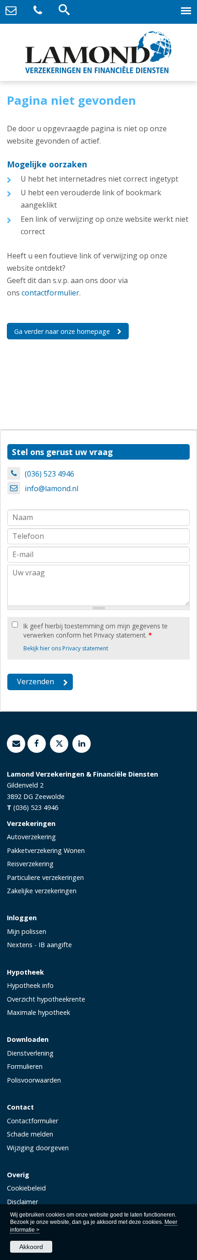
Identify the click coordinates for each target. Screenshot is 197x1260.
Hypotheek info (30, 985)
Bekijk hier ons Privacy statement (65, 648)
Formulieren (25, 1066)
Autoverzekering (31, 836)
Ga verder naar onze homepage (62, 331)
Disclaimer (22, 1201)
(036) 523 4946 (49, 474)
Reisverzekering (30, 863)
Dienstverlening (30, 1053)
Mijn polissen (26, 931)
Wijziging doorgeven (38, 1147)
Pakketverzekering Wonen (46, 850)
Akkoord (31, 1246)
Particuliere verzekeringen (45, 877)
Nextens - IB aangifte (39, 944)
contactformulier (50, 293)
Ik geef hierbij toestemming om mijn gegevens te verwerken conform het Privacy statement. (95, 630)
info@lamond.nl (51, 488)
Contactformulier (32, 1120)
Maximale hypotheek (38, 1012)
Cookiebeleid (26, 1188)
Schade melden (30, 1134)
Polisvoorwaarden (34, 1080)
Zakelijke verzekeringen (42, 890)
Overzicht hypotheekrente (46, 999)
